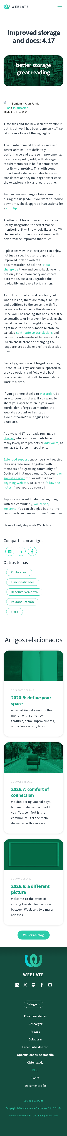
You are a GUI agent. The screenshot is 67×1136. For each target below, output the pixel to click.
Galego (32, 1004)
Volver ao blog (33, 935)
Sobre (35, 1078)
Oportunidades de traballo (35, 1055)
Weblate (20, 6)
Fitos (14, 612)
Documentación (35, 1086)
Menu (60, 7)
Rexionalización (22, 602)
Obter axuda (35, 1062)
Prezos (35, 1031)
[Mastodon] (33, 985)
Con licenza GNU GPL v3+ (48, 1108)
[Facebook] (41, 985)
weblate (33, 975)
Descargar (35, 1024)
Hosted (9, 438)
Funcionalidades (22, 582)
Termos (13, 1115)
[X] (25, 985)
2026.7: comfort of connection (30, 792)
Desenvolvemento (24, 592)
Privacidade (25, 1115)
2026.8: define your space (31, 700)
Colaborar (35, 1039)
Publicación (20, 108)
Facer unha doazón (35, 1047)
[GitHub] (50, 985)
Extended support (16, 459)
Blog (7, 108)
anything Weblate (16, 483)
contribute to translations (34, 332)
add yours (51, 443)
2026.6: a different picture (30, 889)
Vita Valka (53, 1115)
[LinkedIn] (17, 985)
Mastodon (47, 394)
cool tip (11, 208)
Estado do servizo (33, 1101)
